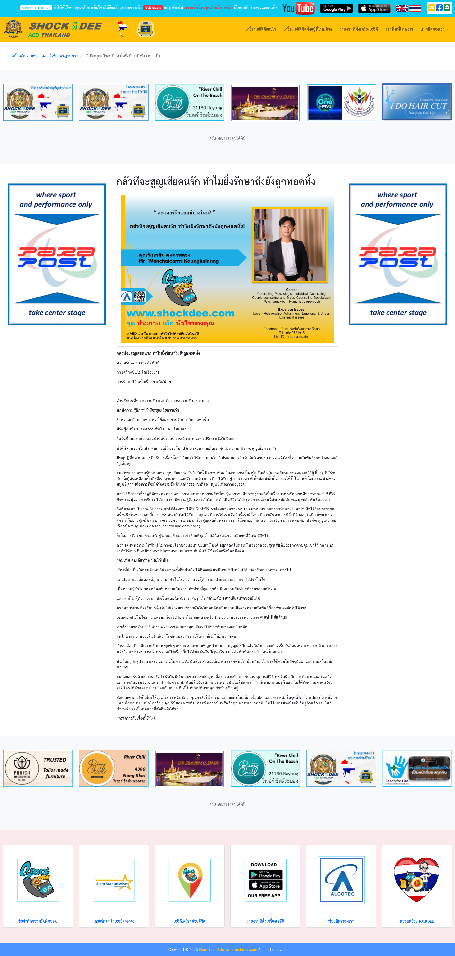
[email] (431, 8)
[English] (402, 7)
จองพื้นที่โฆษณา (399, 29)
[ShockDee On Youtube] (298, 7)
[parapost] (57, 254)
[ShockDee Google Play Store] (336, 7)
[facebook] (439, 8)
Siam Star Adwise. (215, 949)
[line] (447, 8)
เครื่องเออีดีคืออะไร (261, 29)
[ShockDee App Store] (374, 7)
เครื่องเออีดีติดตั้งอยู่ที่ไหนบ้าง (308, 29)
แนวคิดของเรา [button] (433, 29)
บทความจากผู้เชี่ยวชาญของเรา (54, 55)
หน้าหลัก (18, 55)
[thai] (415, 7)
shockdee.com (244, 949)
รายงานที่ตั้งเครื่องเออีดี (359, 29)
